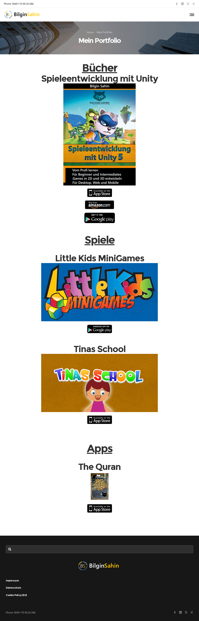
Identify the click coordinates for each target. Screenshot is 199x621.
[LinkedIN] (182, 3)
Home (90, 32)
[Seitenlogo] (23, 14)
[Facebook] (177, 3)
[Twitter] (188, 3)
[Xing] (193, 3)
